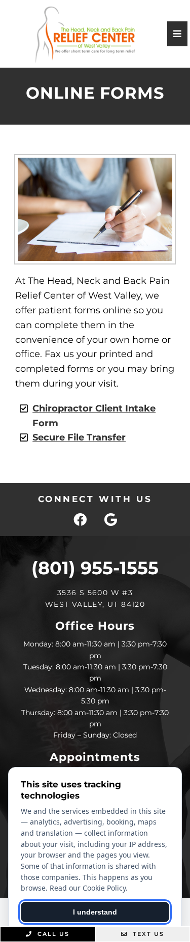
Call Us (52, 933)
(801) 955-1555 (95, 568)
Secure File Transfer (79, 437)
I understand (95, 912)
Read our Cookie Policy (88, 888)
